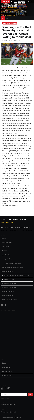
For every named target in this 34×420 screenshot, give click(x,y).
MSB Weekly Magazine (9, 300)
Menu (8, 18)
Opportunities (9, 227)
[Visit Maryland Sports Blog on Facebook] (5, 305)
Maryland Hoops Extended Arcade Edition (16, 275)
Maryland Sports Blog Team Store (12, 267)
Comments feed (7, 371)
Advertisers (29, 230)
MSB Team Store (7, 295)
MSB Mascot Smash (10, 283)
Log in (4, 363)
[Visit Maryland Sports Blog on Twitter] (2, 305)
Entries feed (6, 367)
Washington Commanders (10, 23)
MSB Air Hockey (9, 279)
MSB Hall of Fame (8, 291)
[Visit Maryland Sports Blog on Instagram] (2, 389)
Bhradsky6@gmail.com (8, 404)
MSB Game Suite (7, 271)
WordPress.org (7, 375)
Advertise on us (14, 230)
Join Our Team (4, 230)
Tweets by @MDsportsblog (9, 412)
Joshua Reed (8, 40)
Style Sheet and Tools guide (22, 227)
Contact (22, 230)
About (2, 227)
